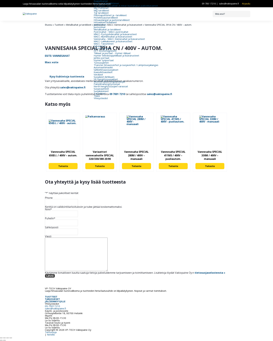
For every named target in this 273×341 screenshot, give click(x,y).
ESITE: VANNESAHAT (57, 56)
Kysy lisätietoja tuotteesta (67, 76)
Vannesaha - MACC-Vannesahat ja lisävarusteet (119, 38)
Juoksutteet (100, 24)
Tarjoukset (100, 93)
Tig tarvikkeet (101, 12)
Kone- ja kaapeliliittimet (106, 3)
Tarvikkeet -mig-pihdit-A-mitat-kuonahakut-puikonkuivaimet (126, 5)
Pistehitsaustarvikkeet (106, 17)
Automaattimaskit (103, 67)
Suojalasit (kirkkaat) (104, 76)
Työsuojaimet (101, 62)
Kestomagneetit (103, 48)
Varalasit (98, 74)
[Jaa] (7, 337)
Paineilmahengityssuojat (107, 84)
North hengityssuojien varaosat (111, 86)
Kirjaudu (246, 4)
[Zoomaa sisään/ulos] (1, 337)
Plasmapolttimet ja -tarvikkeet (110, 15)
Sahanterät (100, 46)
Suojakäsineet (101, 91)
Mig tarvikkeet (101, 10)
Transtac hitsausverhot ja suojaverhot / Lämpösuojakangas (126, 65)
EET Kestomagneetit (105, 50)
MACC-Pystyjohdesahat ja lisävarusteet (115, 34)
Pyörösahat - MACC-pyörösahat (111, 31)
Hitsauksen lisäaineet (105, 22)
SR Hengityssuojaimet (106, 79)
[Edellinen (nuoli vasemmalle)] (1, 340)
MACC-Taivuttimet (104, 43)
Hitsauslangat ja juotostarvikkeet (112, 20)
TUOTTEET (51, 296)
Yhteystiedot (101, 98)
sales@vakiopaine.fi (229, 3)
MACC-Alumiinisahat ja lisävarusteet (113, 36)
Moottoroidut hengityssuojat (109, 81)
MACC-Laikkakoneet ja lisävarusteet (113, 41)
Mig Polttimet (101, 8)
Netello (51, 334)
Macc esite (51, 62)
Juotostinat (100, 27)
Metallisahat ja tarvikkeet (107, 29)
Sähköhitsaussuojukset (106, 69)
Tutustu (63, 166)
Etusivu (48, 24)
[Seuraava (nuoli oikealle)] (4, 340)
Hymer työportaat (104, 60)
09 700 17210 (209, 3)
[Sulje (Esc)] (10, 337)
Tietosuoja (51, 332)
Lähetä (50, 275)
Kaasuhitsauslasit (103, 72)
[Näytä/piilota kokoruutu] (4, 337)
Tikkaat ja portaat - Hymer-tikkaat (112, 53)
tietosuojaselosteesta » (210, 272)
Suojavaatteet (101, 88)
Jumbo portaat (101, 57)
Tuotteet (59, 24)
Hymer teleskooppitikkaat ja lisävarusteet (116, 55)
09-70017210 (52, 306)
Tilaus (97, 95)
